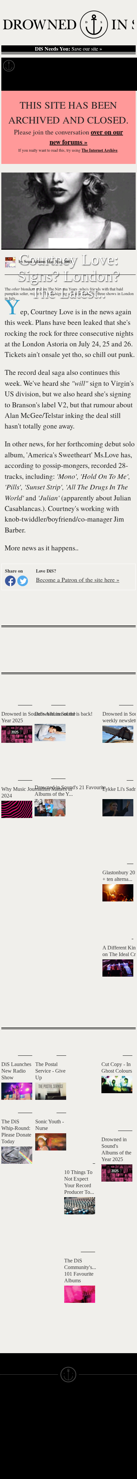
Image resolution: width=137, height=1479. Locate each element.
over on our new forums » (86, 137)
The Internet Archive (99, 150)
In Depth (64, 66)
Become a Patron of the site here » (77, 580)
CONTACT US (50, 1399)
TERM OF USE (85, 1405)
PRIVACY (79, 1411)
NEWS (7, 1423)
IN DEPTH (11, 1429)
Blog (125, 66)
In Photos (97, 66)
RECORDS (12, 1441)
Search (122, 82)
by (32, 261)
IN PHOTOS (14, 1435)
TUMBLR (44, 1455)
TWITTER (45, 1444)
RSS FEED (46, 1467)
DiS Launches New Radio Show (16, 1070)
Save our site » (68, 48)
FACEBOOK (48, 1438)
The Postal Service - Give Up (50, 1070)
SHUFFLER (47, 1450)
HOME (7, 1411)
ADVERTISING (85, 1417)
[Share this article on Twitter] (22, 581)
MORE (121, 1011)
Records (33, 66)
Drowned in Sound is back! (63, 714)
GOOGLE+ (46, 1432)
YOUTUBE (46, 1461)
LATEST (11, 687)
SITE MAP (11, 1417)
